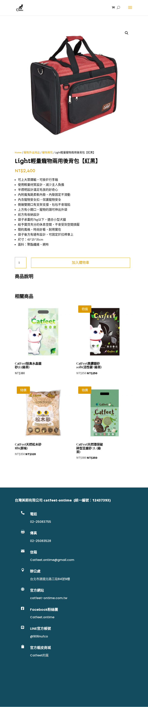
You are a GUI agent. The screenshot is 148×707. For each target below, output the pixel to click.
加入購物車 (80, 262)
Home (18, 152)
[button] (126, 33)
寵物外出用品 (32, 152)
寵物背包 (47, 152)
